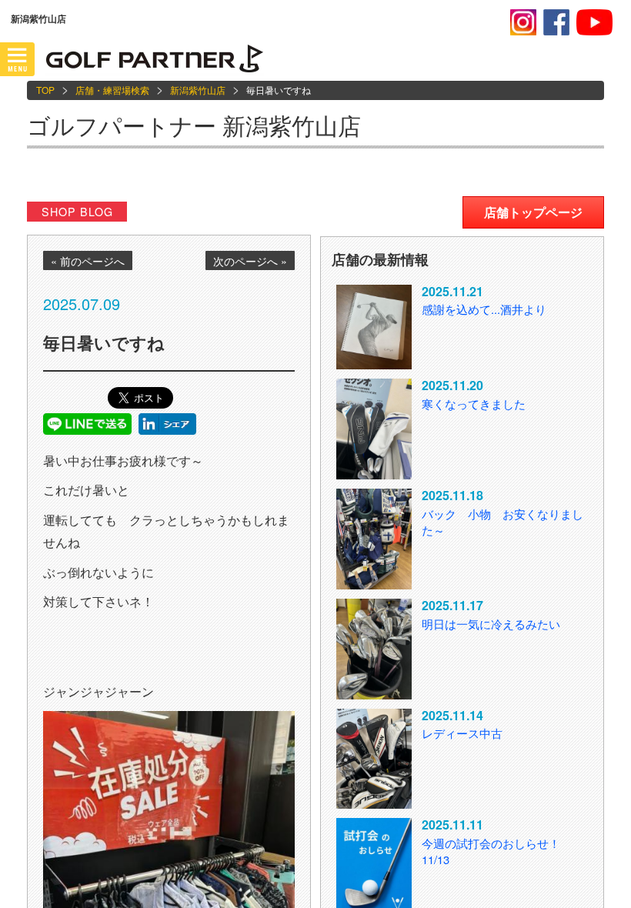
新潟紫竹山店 (197, 89)
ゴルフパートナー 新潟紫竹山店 (194, 125)
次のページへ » (250, 261)
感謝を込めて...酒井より (484, 309)
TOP (45, 89)
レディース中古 (462, 733)
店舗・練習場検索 (112, 89)
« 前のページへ (88, 261)
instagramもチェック (523, 22)
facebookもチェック (556, 22)
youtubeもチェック (594, 22)
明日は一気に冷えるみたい (491, 624)
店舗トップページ (533, 212)
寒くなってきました (474, 404)
